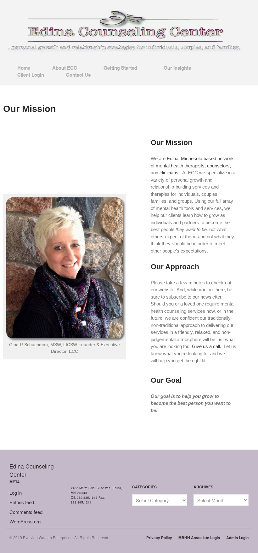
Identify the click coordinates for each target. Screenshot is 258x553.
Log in (15, 492)
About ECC (64, 67)
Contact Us (78, 74)
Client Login (30, 74)
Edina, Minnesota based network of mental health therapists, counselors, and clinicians (192, 165)
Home (23, 67)
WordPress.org (25, 521)
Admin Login (237, 537)
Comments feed (25, 512)
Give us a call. (206, 346)
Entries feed (21, 502)
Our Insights (177, 67)
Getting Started (120, 67)
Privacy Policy (159, 537)
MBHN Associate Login (199, 537)
